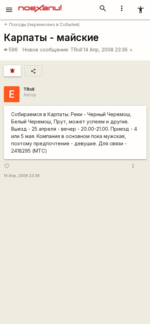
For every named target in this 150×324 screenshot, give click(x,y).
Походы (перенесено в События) (42, 24)
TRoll (76, 49)
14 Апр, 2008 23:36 (108, 49)
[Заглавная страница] (40, 5)
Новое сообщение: (46, 49)
